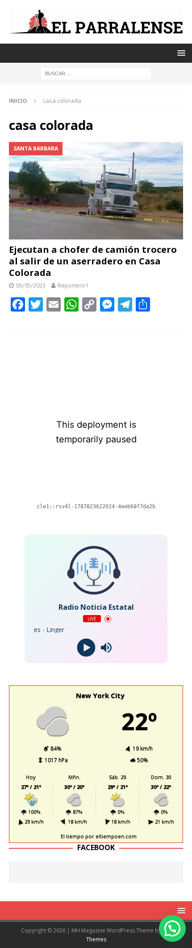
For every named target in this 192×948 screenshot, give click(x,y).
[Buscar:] (96, 73)
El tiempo (72, 836)
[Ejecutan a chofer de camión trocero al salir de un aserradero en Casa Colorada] (96, 190)
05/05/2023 (31, 285)
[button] (172, 928)
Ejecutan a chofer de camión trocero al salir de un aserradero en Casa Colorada (93, 261)
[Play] (86, 647)
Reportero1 (73, 285)
